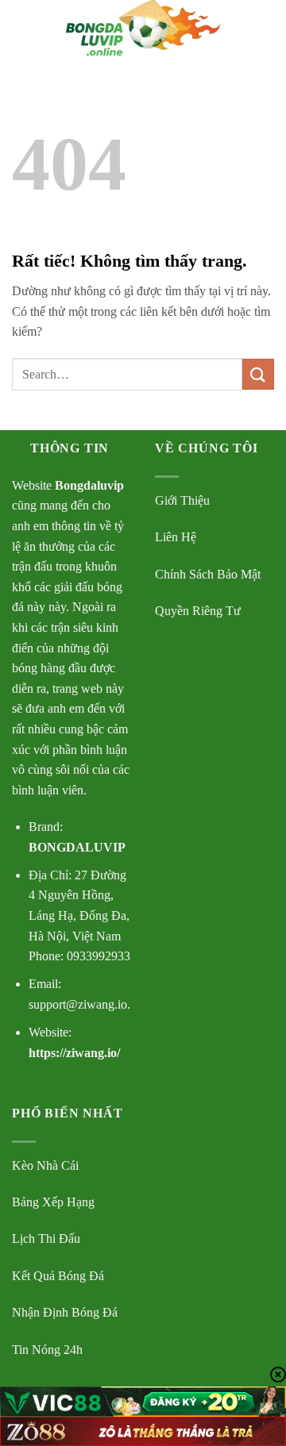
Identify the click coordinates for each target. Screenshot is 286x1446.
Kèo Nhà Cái (45, 1165)
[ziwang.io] (143, 28)
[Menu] (21, 27)
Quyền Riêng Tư (198, 610)
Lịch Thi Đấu (46, 1238)
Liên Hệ (175, 537)
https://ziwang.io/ (74, 1053)
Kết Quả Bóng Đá (58, 1276)
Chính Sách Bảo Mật (208, 574)
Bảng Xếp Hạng (53, 1202)
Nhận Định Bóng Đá (65, 1312)
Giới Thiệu (182, 500)
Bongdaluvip (89, 485)
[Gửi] (258, 374)
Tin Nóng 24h (47, 1349)
